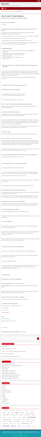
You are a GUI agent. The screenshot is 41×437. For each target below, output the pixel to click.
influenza (14, 417)
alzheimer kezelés (25, 410)
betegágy (4, 412)
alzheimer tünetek (32, 410)
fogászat (9, 417)
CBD (8, 412)
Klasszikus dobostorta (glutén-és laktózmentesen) (11, 378)
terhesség (6, 426)
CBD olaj (12, 412)
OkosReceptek (6, 361)
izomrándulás (19, 417)
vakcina (13, 426)
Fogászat (3, 395)
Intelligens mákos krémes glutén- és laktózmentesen (11, 375)
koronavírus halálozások (17, 419)
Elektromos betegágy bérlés (7, 391)
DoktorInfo (5, 4)
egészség (32, 412)
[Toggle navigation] (5, 8)
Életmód (3, 393)
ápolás (24, 426)
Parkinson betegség (5, 423)
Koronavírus (4, 396)
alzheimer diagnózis (12, 410)
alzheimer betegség (5, 410)
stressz (18, 423)
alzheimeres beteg (18, 410)
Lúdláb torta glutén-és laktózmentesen (8, 370)
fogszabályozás (5, 417)
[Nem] (39, 433)
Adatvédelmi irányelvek (23, 435)
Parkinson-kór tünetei (29, 421)
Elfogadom (16, 435)
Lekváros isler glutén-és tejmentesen (8, 364)
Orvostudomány (4, 398)
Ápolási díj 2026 (4, 346)
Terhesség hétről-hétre (6, 403)
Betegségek (4, 385)
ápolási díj (28, 426)
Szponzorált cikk (24, 423)
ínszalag (33, 426)
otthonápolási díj (17, 421)
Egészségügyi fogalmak (6, 390)
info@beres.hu (6, 312)
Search (38, 338)
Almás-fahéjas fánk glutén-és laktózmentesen (10, 376)
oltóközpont (33, 419)
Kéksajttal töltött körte (6, 367)
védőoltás (19, 426)
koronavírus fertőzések (7, 419)
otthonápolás (11, 421)
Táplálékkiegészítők (5, 399)
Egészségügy (4, 388)
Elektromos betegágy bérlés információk (9, 348)
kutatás (23, 419)
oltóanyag (27, 419)
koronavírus (32, 417)
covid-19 (22, 412)
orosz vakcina (5, 421)
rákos (15, 423)
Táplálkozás (4, 401)
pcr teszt (10, 423)
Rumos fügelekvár (5, 368)
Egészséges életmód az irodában (8, 353)
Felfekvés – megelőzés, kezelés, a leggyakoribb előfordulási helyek (13, 351)
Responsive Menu (39, 1)
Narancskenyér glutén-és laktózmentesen (9, 373)
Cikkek (3, 387)
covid (17, 413)
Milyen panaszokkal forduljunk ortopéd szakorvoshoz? (11, 356)
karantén (24, 417)
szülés (31, 423)
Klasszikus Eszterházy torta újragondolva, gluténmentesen (12, 365)
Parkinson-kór (23, 421)
